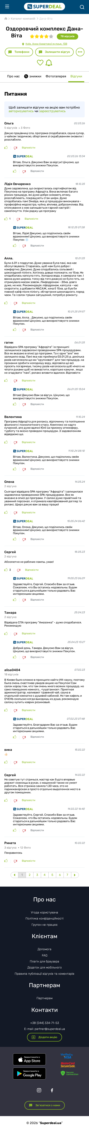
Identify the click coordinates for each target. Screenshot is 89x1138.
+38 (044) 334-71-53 (44, 1023)
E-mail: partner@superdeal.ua (44, 1029)
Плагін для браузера (44, 961)
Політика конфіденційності (44, 918)
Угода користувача (44, 912)
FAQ (44, 955)
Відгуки (76, 76)
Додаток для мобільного (44, 967)
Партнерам (44, 998)
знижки (35, 76)
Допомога (44, 949)
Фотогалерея (56, 76)
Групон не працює (45, 925)
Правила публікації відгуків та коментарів (44, 974)
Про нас (13, 76)
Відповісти (28, 147)
